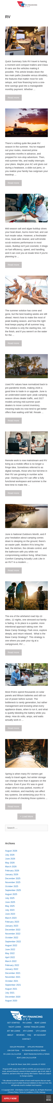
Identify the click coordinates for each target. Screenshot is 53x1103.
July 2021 (9, 993)
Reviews (20, 1035)
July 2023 (9, 910)
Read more (13, 97)
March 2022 (10, 961)
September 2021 (13, 985)
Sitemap (42, 1092)
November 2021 (12, 977)
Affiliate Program (35, 1047)
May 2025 (10, 906)
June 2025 (10, 902)
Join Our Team (13, 1050)
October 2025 (11, 886)
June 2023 (10, 914)
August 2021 (11, 989)
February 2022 (12, 965)
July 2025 (9, 898)
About (10, 1035)
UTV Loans (41, 1031)
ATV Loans (28, 1031)
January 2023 (11, 926)
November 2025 (12, 882)
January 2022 (11, 969)
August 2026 (11, 851)
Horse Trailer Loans (34, 1027)
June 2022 (10, 949)
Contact (26, 1039)
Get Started (13, 1023)
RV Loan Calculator (12, 1054)
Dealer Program (17, 1047)
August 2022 (11, 945)
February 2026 (12, 870)
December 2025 (12, 878)
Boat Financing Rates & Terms (37, 1054)
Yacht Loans (14, 1027)
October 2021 (11, 981)
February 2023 (12, 922)
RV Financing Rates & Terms (34, 1050)
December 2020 (12, 997)
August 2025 (11, 894)
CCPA (36, 1092)
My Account (40, 1035)
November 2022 (12, 933)
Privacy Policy (13, 1092)
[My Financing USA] (27, 4)
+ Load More (26, 816)
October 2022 (11, 937)
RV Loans (27, 1023)
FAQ (29, 1035)
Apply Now (10, 1098)
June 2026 (10, 858)
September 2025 (13, 890)
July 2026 (9, 855)
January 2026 (11, 874)
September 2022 (13, 941)
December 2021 (12, 973)
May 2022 (10, 953)
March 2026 (10, 866)
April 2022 (10, 957)
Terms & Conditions (26, 1092)
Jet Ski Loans (13, 1031)
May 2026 (10, 862)
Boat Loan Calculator (26, 1058)
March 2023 (10, 918)
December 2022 (12, 929)
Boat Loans (40, 1023)
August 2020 (11, 1000)
